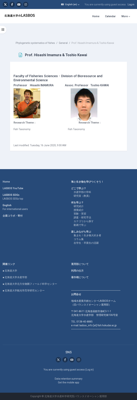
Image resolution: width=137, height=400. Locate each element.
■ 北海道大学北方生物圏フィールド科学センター (30, 283)
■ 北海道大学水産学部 (15, 277)
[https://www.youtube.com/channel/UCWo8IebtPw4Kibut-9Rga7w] (19, 4)
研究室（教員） (82, 195)
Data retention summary (68, 378)
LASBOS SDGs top (13, 198)
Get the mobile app (68, 382)
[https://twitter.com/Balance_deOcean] (5, 4)
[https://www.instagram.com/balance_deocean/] (25, 4)
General (63, 43)
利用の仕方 (77, 270)
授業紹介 (79, 210)
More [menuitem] (124, 16)
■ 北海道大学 (10, 270)
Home (6, 181)
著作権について (80, 277)
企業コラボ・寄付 (13, 215)
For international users (15, 209)
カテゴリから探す (84, 221)
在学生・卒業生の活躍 (86, 242)
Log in (131, 4)
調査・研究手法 (82, 217)
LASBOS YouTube (13, 188)
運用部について (80, 264)
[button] (70, 4)
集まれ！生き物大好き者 (87, 235)
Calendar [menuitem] (110, 16)
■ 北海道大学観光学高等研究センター (24, 290)
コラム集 (79, 239)
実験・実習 (80, 213)
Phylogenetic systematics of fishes (35, 43)
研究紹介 (79, 206)
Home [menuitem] (95, 16)
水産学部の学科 (82, 192)
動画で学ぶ (80, 225)
